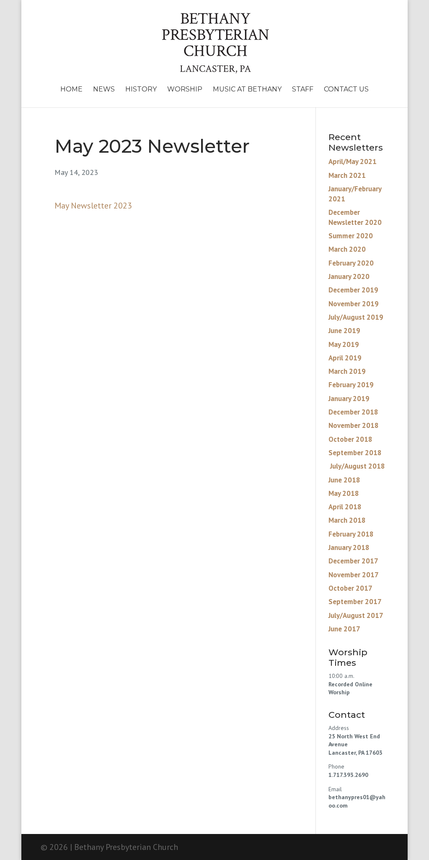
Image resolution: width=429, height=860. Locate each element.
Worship (184, 89)
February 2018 (351, 534)
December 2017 (353, 561)
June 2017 (344, 628)
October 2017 (350, 588)
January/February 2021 (354, 193)
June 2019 (344, 330)
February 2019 (351, 384)
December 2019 (353, 289)
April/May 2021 (352, 161)
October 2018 (350, 439)
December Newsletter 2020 (355, 217)
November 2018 (353, 425)
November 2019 (353, 303)
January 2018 (349, 547)
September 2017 (355, 601)
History (141, 89)
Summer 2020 (350, 235)
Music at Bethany (247, 89)
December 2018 (353, 412)
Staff (302, 89)
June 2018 (344, 480)
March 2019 (347, 371)
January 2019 (349, 398)
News (104, 89)
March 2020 (347, 249)
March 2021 (347, 175)
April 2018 (345, 506)
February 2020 (351, 263)
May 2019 (343, 344)
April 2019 (345, 357)
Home (71, 89)
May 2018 (343, 493)
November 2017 (353, 574)
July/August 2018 (356, 466)
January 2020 (349, 276)
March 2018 (347, 520)
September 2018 (355, 452)
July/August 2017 (355, 615)
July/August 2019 (355, 317)
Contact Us (346, 89)
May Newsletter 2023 (93, 205)
